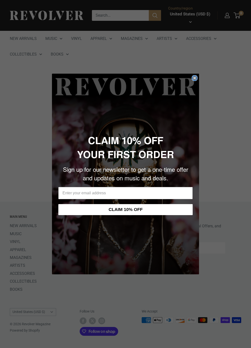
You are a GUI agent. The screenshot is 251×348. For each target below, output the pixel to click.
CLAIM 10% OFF (126, 209)
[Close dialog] (194, 78)
